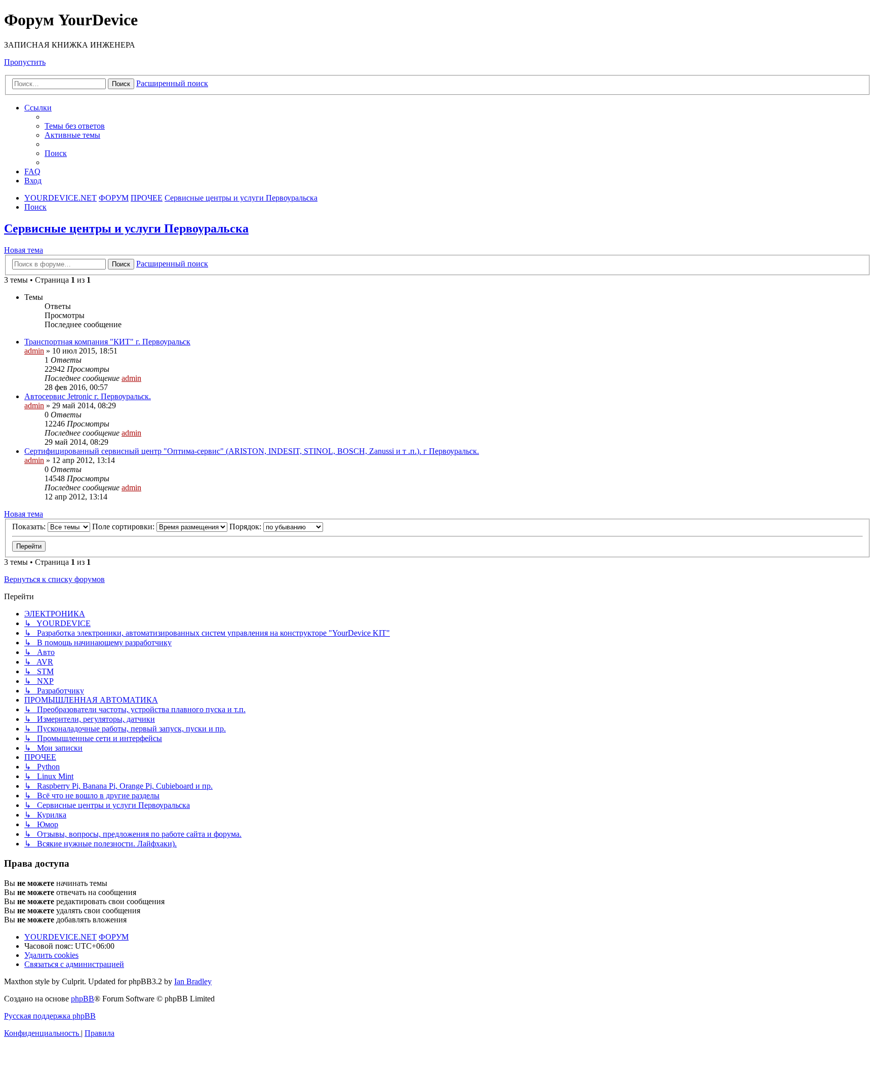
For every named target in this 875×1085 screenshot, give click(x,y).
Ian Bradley (193, 981)
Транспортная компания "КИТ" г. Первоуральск (107, 341)
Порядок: (246, 526)
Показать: (30, 526)
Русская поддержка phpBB (50, 1016)
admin (34, 350)
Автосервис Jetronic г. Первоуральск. (87, 396)
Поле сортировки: (124, 526)
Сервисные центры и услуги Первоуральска (126, 228)
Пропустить (25, 62)
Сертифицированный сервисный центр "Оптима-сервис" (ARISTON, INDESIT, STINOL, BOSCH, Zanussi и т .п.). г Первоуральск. (251, 451)
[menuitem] (75, 126)
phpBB (82, 998)
